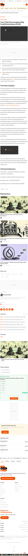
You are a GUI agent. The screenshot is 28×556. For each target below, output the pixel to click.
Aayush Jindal (7, 294)
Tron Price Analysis (5, 369)
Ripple (7, 276)
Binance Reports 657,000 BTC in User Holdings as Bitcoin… (13, 324)
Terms (14, 547)
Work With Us (2, 493)
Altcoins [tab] (7, 461)
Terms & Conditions (18, 486)
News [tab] (2, 461)
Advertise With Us (3, 502)
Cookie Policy (17, 488)
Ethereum (6, 8)
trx (0, 338)
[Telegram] (9, 309)
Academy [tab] (13, 461)
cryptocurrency (14, 274)
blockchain (7, 274)
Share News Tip (3, 491)
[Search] (24, 5)
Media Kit (2, 500)
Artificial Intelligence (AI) (21, 8)
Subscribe (5, 432)
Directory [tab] (19, 461)
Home (1, 10)
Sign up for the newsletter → (8, 478)
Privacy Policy (17, 484)
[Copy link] (12, 309)
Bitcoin (2, 8)
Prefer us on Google (5, 304)
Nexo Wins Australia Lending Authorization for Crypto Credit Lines (14, 327)
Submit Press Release (4, 504)
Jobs (1, 495)
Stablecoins (25, 458)
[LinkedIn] (7, 309)
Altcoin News (2, 16)
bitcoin (2, 274)
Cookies (14, 551)
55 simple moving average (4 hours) (11, 105)
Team (1, 486)
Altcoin (11, 8)
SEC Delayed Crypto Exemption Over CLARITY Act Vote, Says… (14, 321)
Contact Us (2, 488)
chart (3, 158)
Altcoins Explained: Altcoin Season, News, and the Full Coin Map (13, 10)
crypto (2, 276)
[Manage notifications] (25, 553)
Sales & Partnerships (4, 506)
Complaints (17, 491)
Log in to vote (14, 398)
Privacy (14, 549)
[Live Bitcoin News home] (2, 4)
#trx (6, 189)
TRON (1, 336)
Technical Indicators (6, 372)
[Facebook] (4, 309)
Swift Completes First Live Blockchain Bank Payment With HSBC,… (14, 316)
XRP (15, 8)
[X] (1, 309)
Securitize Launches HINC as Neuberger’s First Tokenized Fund (14, 329)
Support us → (4, 517)
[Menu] (27, 5)
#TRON (2, 189)
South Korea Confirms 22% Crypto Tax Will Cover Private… (13, 319)
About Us (2, 484)
